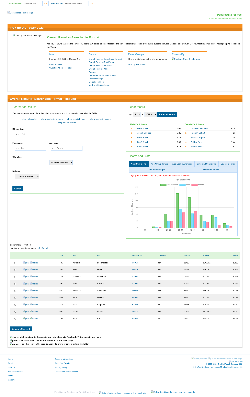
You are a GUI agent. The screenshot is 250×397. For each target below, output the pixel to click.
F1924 (135, 283)
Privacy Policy (61, 367)
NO (61, 255)
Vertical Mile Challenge (99, 85)
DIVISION (137, 255)
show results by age (76, 119)
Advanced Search (15, 372)
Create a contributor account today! (225, 18)
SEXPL (206, 255)
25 (43, 248)
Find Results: (57, 4)
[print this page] (199, 358)
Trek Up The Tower (137, 64)
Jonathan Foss (144, 133)
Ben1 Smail (142, 128)
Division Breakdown (206, 164)
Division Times (228, 164)
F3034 (135, 276)
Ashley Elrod (196, 142)
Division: (16, 171)
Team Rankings (96, 78)
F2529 (135, 304)
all (47, 248)
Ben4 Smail (142, 146)
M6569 (135, 290)
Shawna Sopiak (198, 137)
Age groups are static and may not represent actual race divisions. (160, 175)
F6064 (135, 297)
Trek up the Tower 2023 (27, 27)
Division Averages (156, 169)
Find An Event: (15, 4)
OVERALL (163, 255)
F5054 (135, 263)
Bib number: (18, 129)
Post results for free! (229, 14)
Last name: (53, 143)
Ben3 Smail (142, 142)
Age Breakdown (139, 164)
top (130, 114)
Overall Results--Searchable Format (105, 59)
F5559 (135, 318)
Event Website (55, 64)
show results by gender (100, 119)
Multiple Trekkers (96, 82)
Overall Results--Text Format (102, 62)
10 (38, 248)
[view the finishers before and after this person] (34, 262)
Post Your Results (62, 363)
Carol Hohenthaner (199, 128)
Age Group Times (159, 164)
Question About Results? (60, 68)
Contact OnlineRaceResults (66, 372)
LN (98, 255)
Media (10, 376)
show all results (29, 119)
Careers (11, 380)
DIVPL (187, 255)
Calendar (11, 367)
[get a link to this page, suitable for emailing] (225, 358)
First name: (17, 143)
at (142, 114)
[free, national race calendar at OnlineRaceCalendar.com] (173, 392)
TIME (235, 255)
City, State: (17, 157)
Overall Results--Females (100, 65)
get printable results (67, 123)
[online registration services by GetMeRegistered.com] (123, 392)
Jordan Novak (197, 146)
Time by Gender (211, 169)
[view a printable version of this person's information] (26, 262)
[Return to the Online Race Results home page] (20, 12)
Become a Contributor (64, 359)
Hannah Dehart (198, 133)
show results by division (52, 119)
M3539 (135, 270)
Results (11, 363)
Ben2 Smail (142, 137)
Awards (92, 72)
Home (10, 359)
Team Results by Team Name (102, 75)
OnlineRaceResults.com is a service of (217, 367)
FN (74, 255)
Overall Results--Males (99, 69)
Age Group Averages (182, 164)
